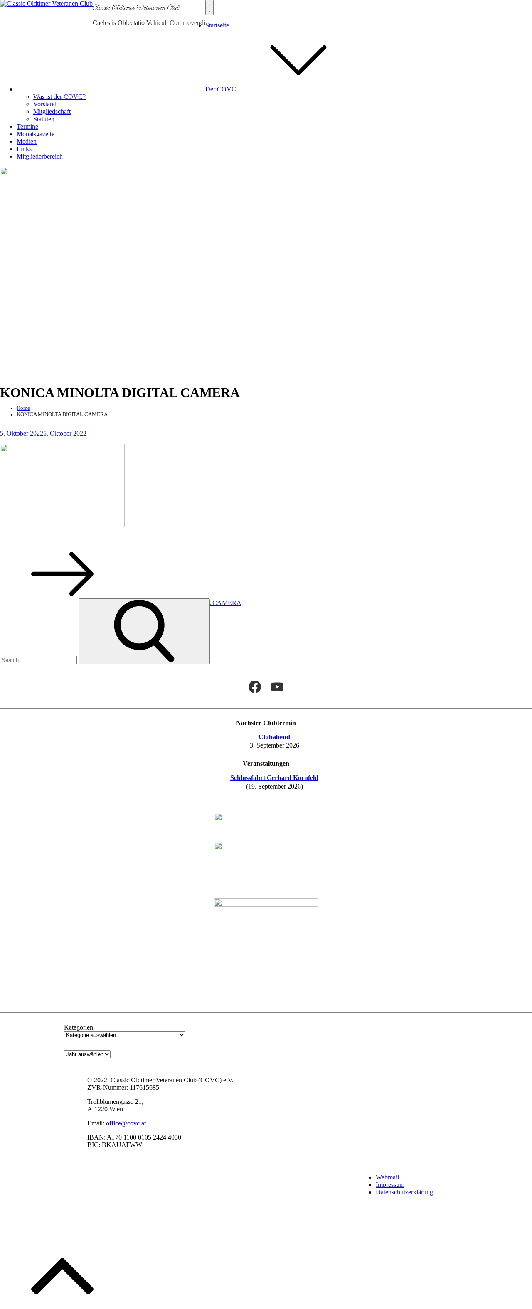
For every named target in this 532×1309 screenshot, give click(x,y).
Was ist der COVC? (59, 96)
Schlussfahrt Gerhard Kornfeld (274, 777)
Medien (27, 141)
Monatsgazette (35, 133)
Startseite (217, 25)
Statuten (43, 119)
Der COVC (220, 89)
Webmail (387, 1177)
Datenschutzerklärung (404, 1192)
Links (24, 148)
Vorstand (45, 104)
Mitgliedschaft (52, 111)
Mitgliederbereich (40, 156)
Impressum (390, 1184)
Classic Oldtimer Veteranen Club (136, 7)
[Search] (144, 631)
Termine (27, 126)
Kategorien (78, 1027)
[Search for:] (39, 659)
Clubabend (274, 736)
